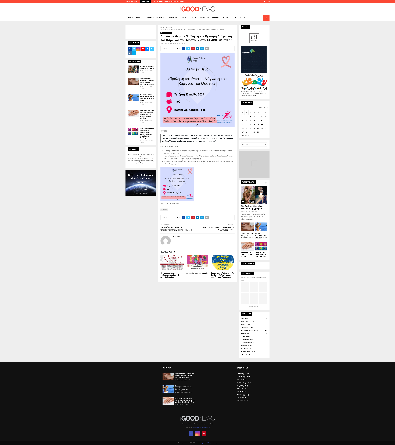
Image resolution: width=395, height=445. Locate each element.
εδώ (255, 95)
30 (254, 132)
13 (242, 124)
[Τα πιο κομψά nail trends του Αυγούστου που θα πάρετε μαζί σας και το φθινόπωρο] (133, 81)
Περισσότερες (240, 18)
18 (262, 124)
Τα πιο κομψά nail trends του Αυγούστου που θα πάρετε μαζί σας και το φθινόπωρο (147, 82)
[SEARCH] (265, 145)
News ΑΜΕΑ (173, 18)
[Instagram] (197, 433)
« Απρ (243, 135)
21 (246, 128)
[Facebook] (191, 433)
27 (242, 132)
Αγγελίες (226, 18)
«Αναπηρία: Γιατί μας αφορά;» (197, 273)
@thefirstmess (254, 306)
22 (250, 128)
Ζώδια (243, 336)
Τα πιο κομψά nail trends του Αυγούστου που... (247, 235)
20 (242, 128)
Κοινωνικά (184, 18)
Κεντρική (139, 18)
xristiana (164, 43)
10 (258, 120)
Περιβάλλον (204, 18)
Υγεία (194, 18)
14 (246, 124)
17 (258, 124)
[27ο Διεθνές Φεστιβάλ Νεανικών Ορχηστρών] (133, 69)
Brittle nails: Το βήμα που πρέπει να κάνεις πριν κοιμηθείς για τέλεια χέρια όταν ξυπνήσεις (147, 114)
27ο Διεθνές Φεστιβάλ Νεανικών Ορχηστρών (170, 1)
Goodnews (244, 318)
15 (250, 124)
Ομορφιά (215, 18)
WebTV (243, 324)
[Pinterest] (204, 433)
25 (262, 128)
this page (143, 163)
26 (265, 128)
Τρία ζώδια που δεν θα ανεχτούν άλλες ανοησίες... (261, 254)
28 (246, 132)
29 (250, 132)
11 (262, 120)
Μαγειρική (244, 345)
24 (258, 128)
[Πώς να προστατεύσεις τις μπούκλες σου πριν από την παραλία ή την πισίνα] (133, 97)
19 (265, 124)
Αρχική (130, 18)
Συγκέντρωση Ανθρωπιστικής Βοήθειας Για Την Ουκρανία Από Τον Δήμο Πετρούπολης (222, 275)
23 (254, 128)
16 (254, 124)
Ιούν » (247, 135)
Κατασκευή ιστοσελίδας (203, 443)
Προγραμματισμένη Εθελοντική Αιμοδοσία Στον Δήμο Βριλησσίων (170, 275)
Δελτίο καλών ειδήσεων (156, 18)
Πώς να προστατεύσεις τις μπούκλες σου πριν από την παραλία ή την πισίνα (147, 98)
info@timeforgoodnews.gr (201, 427)
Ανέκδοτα (244, 327)
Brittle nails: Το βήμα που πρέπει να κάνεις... (247, 254)
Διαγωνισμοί (245, 333)
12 (265, 120)
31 (258, 132)
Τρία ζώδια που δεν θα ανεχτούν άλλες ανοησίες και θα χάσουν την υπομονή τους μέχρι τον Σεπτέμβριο (147, 133)
